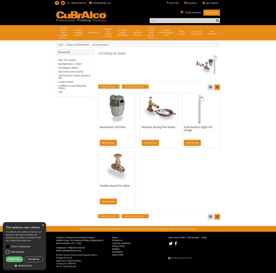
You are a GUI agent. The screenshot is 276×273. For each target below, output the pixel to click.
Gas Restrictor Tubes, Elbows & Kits (74, 76)
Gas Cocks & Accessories (70, 71)
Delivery (116, 249)
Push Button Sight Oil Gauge (198, 128)
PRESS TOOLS (181, 32)
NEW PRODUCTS (212, 32)
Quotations (117, 251)
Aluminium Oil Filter (113, 127)
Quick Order (117, 254)
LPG (60, 91)
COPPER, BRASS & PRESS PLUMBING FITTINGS (63, 33)
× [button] (43, 225)
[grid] (210, 87)
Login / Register (211, 3)
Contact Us (117, 240)
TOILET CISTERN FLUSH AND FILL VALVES (151, 33)
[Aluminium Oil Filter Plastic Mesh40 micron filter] (117, 109)
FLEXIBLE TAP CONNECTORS (196, 32)
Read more (26, 240)
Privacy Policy (118, 246)
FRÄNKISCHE (94, 32)
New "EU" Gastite (67, 59)
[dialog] (24, 246)
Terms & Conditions (121, 243)
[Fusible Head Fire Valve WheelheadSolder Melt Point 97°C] (117, 167)
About (115, 237)
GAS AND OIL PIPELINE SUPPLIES (108, 33)
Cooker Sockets (66, 81)
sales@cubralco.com (101, 3)
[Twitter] (63, 3)
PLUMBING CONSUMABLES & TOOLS (166, 32)
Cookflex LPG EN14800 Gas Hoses (72, 87)
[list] (217, 87)
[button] (24, 265)
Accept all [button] (14, 259)
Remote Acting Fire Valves (158, 127)
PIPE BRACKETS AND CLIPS (137, 32)
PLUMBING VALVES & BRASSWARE (123, 32)
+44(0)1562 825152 (78, 3)
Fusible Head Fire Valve (115, 186)
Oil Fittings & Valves (100, 45)
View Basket (212, 12)
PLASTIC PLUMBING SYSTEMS (78, 32)
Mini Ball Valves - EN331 (70, 63)
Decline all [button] (34, 259)
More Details (108, 142)
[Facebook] (57, 3)
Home (60, 45)
